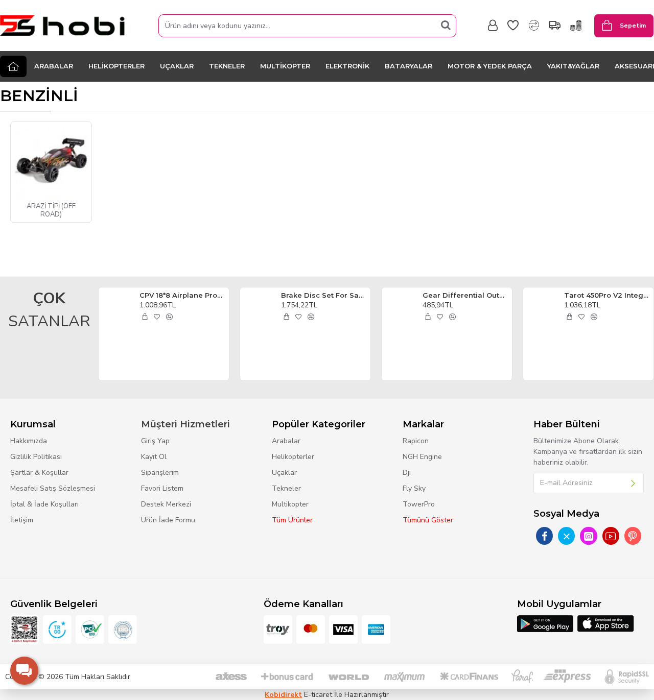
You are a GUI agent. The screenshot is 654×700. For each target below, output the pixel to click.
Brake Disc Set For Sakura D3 (324, 295)
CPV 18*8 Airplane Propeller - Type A (182, 295)
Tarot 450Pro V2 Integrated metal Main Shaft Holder (607, 295)
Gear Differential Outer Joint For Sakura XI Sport (465, 295)
